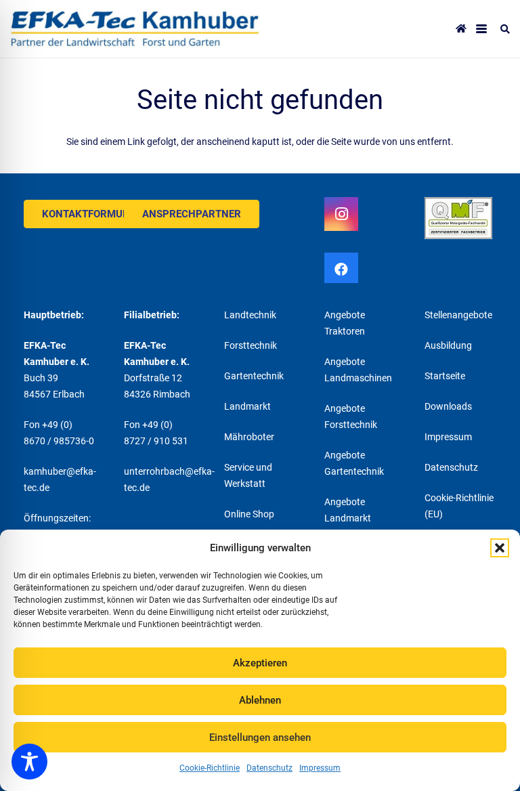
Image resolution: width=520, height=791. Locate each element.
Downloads (448, 406)
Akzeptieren (260, 663)
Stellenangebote (458, 314)
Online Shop (249, 514)
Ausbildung (448, 345)
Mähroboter (249, 436)
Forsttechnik (250, 345)
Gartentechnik (254, 375)
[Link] (135, 29)
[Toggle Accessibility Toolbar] (29, 761)
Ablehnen (260, 700)
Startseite (445, 375)
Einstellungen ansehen (260, 737)
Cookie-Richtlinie (209, 768)
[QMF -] (460, 218)
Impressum (320, 768)
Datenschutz (269, 768)
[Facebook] (341, 269)
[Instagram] (341, 214)
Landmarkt (247, 406)
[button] (499, 548)
